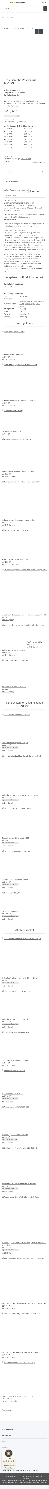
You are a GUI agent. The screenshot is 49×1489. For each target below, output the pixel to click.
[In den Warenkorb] (5, 26)
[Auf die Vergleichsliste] (37, 31)
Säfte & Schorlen (18, 92)
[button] (35, 2)
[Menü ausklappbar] (5, 2)
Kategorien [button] (6, 1410)
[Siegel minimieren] (14, 1453)
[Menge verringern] (5, 171)
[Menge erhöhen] (42, 176)
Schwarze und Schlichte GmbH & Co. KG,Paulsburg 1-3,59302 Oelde (32, 303)
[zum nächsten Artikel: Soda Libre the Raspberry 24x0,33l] (19, 18)
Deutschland (24, 296)
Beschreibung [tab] (35, 191)
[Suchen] (45, 8)
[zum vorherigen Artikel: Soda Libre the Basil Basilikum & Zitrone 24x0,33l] (15, 18)
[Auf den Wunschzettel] (41, 31)
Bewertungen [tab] (11, 195)
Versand (22, 121)
